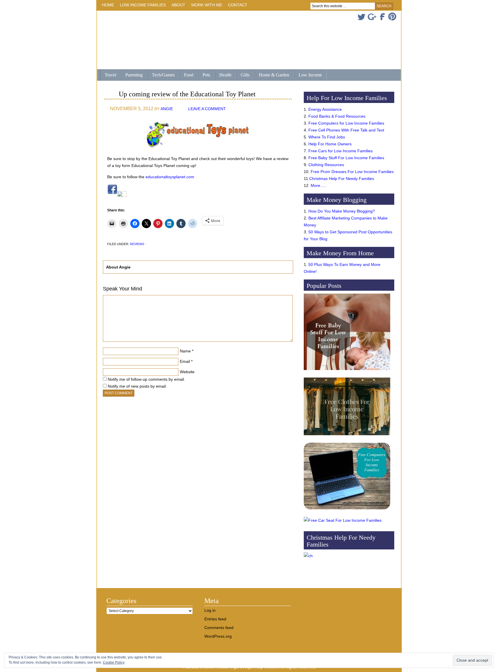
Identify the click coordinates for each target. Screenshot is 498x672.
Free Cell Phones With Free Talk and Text (346, 130)
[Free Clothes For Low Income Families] (347, 436)
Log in (210, 610)
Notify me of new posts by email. (137, 386)
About (177, 6)
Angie (167, 108)
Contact (237, 5)
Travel (108, 75)
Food (188, 74)
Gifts (243, 75)
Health (223, 75)
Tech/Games (161, 75)
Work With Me (206, 5)
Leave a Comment (207, 108)
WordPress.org (218, 636)
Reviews (137, 244)
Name (185, 351)
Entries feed (215, 619)
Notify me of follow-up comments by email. (146, 379)
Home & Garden (271, 75)
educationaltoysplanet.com (170, 176)
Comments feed (218, 627)
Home (108, 5)
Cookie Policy (113, 662)
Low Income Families (141, 6)
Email (185, 361)
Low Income (308, 75)
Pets (206, 74)
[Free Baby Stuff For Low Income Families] (347, 371)
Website (187, 371)
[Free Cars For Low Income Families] (343, 520)
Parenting (134, 74)
